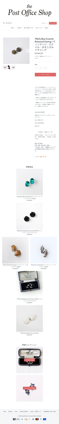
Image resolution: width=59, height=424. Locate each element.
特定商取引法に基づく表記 (50, 411)
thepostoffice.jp (24, 416)
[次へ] (28, 50)
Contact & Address (24, 411)
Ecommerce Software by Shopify (34, 416)
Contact (46, 27)
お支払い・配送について (35, 411)
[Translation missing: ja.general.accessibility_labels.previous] (4, 50)
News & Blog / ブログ (28, 27)
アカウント (43, 23)
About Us (19, 27)
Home (13, 27)
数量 (36, 64)
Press (16, 411)
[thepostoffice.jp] (29, 10)
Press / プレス (39, 27)
